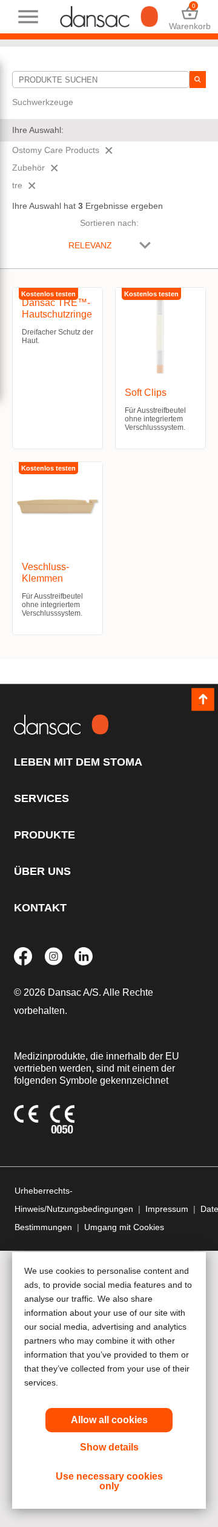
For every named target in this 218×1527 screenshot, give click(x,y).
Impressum (166, 1209)
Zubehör (28, 167)
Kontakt (40, 908)
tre (17, 185)
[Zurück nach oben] (202, 699)
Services (41, 798)
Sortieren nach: (109, 223)
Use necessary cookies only (109, 1481)
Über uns (42, 871)
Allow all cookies (109, 1420)
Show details (109, 1447)
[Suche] (198, 79)
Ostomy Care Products (55, 150)
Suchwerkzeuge (42, 102)
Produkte (44, 835)
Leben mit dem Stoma (78, 762)
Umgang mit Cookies (124, 1227)
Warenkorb (189, 16)
